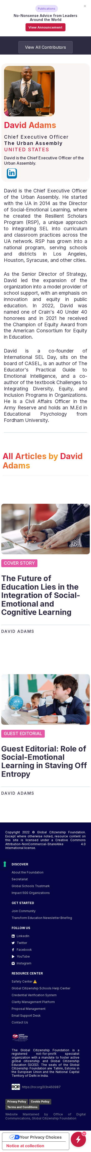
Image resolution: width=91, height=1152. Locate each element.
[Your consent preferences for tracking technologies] (5, 864)
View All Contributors (45, 47)
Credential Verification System (34, 995)
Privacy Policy (16, 1101)
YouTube (23, 956)
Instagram (24, 963)
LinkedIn (23, 936)
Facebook (24, 949)
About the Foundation (27, 872)
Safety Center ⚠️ (24, 981)
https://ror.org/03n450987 (41, 1087)
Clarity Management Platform (33, 1002)
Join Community (24, 911)
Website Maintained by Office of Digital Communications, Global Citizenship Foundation (45, 1116)
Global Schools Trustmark (31, 886)
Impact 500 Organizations (31, 893)
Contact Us (20, 1022)
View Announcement (45, 27)
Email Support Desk (26, 1015)
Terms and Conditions (22, 1107)
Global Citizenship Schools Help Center (41, 988)
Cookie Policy (40, 1101)
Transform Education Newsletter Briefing (42, 918)
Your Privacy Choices (41, 1137)
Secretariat (20, 879)
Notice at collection (25, 1145)
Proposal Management (29, 1009)
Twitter (22, 943)
